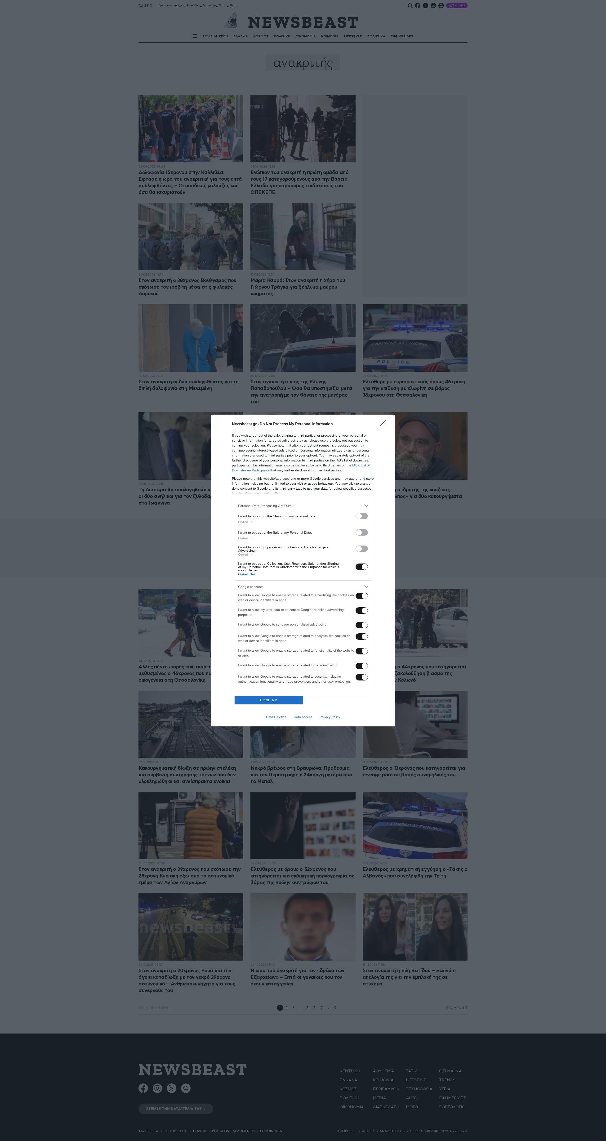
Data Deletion (276, 717)
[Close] (384, 424)
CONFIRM (269, 700)
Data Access (303, 717)
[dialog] (303, 570)
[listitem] (303, 505)
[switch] (362, 516)
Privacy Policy (330, 717)
